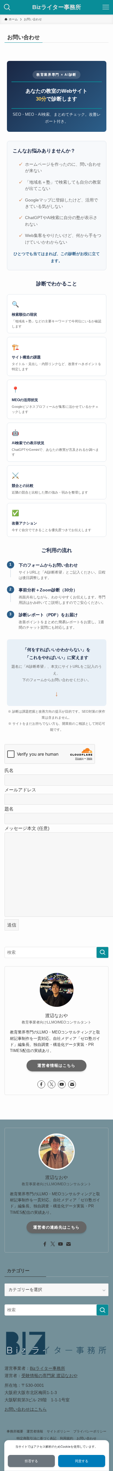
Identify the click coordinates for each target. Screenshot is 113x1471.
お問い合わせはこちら (26, 1409)
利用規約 (66, 1438)
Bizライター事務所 (56, 7)
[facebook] (41, 1084)
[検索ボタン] (7, 7)
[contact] (72, 1084)
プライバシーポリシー (89, 1431)
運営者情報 (35, 1431)
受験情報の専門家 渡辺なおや (49, 1375)
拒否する (31, 1461)
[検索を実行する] (102, 952)
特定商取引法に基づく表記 (36, 1438)
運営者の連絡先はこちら (56, 1227)
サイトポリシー (58, 1431)
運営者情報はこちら (56, 1065)
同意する (81, 1461)
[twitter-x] (51, 1084)
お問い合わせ (86, 1438)
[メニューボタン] (106, 7)
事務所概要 (15, 1431)
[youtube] (62, 1084)
